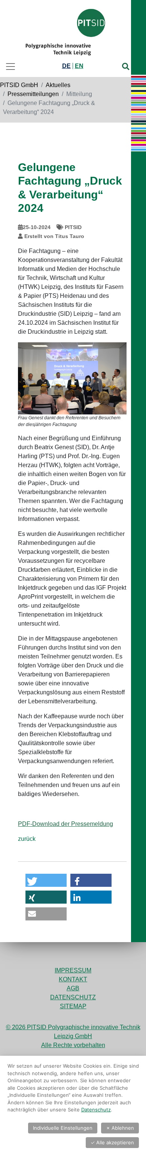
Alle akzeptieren (112, 1142)
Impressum (73, 970)
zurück (27, 839)
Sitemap (73, 1006)
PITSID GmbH (19, 85)
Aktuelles (58, 85)
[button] (46, 880)
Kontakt (73, 979)
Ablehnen (120, 1128)
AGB (73, 988)
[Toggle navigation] (12, 66)
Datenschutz (73, 997)
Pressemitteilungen (33, 94)
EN (79, 66)
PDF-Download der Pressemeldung (65, 824)
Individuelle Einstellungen (62, 1128)
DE (66, 66)
